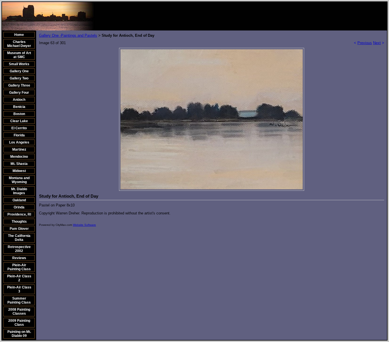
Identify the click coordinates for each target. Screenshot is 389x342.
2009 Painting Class (19, 323)
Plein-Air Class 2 (19, 278)
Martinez (19, 149)
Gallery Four (19, 93)
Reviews (19, 258)
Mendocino (19, 157)
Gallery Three (19, 85)
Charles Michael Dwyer (19, 44)
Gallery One (19, 71)
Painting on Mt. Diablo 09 (19, 334)
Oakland (19, 200)
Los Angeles (19, 142)
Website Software (84, 224)
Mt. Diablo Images (19, 191)
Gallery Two (19, 78)
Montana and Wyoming (19, 180)
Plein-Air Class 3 (19, 289)
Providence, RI (19, 214)
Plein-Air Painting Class (19, 267)
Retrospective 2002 (19, 249)
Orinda (19, 207)
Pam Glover (19, 229)
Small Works (19, 64)
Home (19, 35)
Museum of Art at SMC (19, 55)
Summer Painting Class (19, 300)
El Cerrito (19, 128)
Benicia (19, 107)
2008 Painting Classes (19, 312)
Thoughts (19, 222)
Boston (19, 114)
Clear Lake (19, 121)
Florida (19, 135)
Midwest (19, 171)
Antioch (19, 100)
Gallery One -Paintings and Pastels (68, 35)
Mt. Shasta (19, 164)
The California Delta (19, 238)
